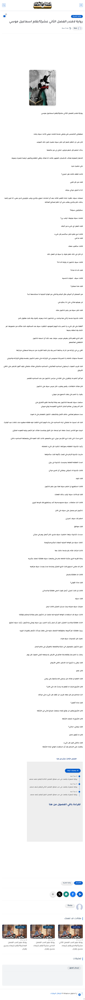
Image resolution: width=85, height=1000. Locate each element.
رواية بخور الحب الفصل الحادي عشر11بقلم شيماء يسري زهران (44, 946)
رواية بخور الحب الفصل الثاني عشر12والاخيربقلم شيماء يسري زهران (71, 946)
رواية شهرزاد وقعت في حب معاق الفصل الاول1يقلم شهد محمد (53, 795)
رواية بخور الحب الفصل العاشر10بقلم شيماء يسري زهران (15, 946)
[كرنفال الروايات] (42, 5)
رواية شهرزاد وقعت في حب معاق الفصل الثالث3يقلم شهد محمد (53, 779)
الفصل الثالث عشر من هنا (67, 759)
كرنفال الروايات (55, 994)
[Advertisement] (42, 54)
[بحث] (4, 5)
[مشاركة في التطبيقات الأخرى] (53, 894)
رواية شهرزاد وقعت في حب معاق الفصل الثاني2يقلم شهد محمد (53, 787)
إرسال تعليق (74, 968)
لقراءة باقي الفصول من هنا (65, 804)
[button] (73, 894)
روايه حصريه (77, 16)
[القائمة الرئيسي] (81, 5)
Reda (75, 28)
